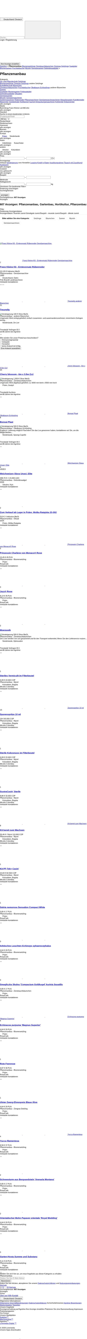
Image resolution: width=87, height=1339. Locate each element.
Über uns (3, 1295)
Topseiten (16, 1305)
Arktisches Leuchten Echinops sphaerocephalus (25, 946)
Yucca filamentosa (9, 1141)
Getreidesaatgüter (51, 68)
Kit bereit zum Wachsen (12, 830)
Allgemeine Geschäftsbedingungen (14, 1303)
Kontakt (15, 1295)
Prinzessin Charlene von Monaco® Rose (21, 553)
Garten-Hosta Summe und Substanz (18, 1256)
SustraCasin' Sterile (10, 791)
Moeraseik (5, 630)
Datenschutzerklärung (37, 1303)
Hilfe (10, 1295)
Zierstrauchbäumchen (45, 66)
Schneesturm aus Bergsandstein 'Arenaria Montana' (27, 1179)
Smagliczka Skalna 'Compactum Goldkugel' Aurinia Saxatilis (31, 984)
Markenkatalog (6, 1305)
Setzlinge (37, 218)
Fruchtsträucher (18, 68)
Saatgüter (73, 66)
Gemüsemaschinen (11, 223)
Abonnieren (5, 1281)
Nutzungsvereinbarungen (70, 1283)
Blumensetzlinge (29, 66)
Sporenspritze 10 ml (10, 714)
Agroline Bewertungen (73, 1303)
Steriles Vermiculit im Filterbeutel (17, 675)
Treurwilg (5, 309)
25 (8, 1287)
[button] (43, 52)
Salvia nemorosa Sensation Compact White (22, 907)
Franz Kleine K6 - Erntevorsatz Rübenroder (22, 267)
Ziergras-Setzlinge (61, 66)
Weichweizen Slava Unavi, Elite (16, 473)
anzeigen (4, 195)
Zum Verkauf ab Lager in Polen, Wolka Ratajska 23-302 (28, 512)
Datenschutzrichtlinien (47, 1283)
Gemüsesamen (37, 68)
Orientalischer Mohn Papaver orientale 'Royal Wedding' (28, 1218)
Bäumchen (50, 218)
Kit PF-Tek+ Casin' (9, 869)
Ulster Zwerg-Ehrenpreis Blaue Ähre (18, 1102)
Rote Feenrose (7, 1064)
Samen (62, 218)
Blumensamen (6, 68)
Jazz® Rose (6, 591)
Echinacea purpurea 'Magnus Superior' (20, 1025)
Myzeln (28, 68)
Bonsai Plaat (6, 422)
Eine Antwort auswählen (10, 348)
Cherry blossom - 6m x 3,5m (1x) (16, 374)
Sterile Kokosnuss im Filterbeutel (17, 753)
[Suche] (43, 30)
